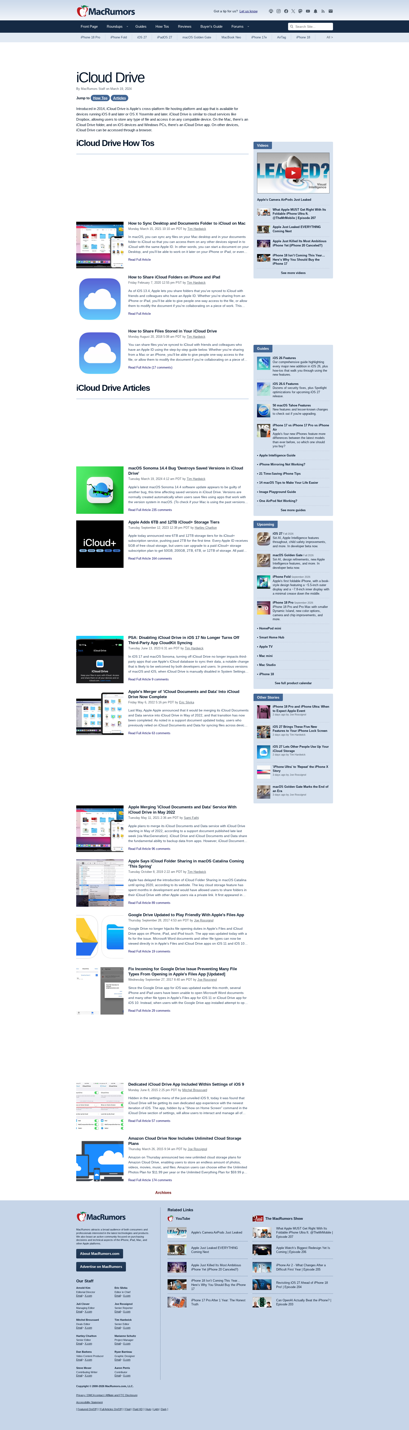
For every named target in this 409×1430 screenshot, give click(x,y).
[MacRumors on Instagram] (278, 11)
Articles (119, 98)
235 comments (162, 510)
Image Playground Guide (277, 492)
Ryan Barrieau (123, 1351)
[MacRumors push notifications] (315, 11)
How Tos (162, 26)
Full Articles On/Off (111, 1409)
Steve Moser (83, 1367)
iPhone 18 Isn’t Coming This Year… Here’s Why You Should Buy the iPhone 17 (299, 259)
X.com (88, 1295)
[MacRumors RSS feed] (323, 11)
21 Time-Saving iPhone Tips (280, 473)
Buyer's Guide (211, 26)
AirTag (281, 37)
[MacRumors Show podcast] (271, 11)
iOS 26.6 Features (285, 384)
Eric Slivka (186, 702)
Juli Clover (82, 1303)
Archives (163, 1193)
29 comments (161, 1010)
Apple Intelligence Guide (277, 455)
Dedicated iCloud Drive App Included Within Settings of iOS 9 (186, 1084)
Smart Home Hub (271, 637)
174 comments (162, 1180)
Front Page (89, 26)
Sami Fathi (191, 818)
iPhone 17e (259, 37)
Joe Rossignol (203, 920)
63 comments (161, 733)
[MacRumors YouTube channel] (308, 11)
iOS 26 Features (284, 358)
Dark (164, 1409)
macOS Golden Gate (196, 37)
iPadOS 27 (164, 37)
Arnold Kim (83, 1287)
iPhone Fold (119, 37)
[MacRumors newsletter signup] (330, 11)
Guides (141, 26)
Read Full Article (139, 259)
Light (156, 1409)
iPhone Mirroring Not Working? (282, 464)
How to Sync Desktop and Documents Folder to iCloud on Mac (186, 223)
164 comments (162, 558)
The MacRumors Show (284, 1218)
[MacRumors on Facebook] (286, 11)
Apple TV (266, 646)
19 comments (161, 951)
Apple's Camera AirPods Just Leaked (284, 199)
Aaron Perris (122, 1367)
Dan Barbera (84, 1351)
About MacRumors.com (99, 1254)
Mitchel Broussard (194, 1090)
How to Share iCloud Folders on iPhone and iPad (174, 277)
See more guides (293, 510)
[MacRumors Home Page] (105, 11)
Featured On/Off (87, 1409)
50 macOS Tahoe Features (292, 405)
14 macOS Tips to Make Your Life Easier (288, 482)
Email (79, 1295)
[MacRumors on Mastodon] (300, 11)
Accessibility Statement (89, 1402)
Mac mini (266, 656)
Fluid (128, 1409)
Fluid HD (138, 1409)
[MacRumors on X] (293, 11)
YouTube (183, 1218)
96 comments (161, 849)
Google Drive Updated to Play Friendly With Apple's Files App (186, 915)
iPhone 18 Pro (90, 37)
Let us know (249, 11)
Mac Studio (267, 665)
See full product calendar (293, 683)
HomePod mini (270, 628)
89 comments (161, 903)
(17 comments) (162, 367)
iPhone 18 (303, 37)
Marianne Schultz (125, 1335)
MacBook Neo (231, 37)
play (293, 173)
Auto (148, 1409)
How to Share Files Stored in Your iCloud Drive (172, 331)
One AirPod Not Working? (278, 501)
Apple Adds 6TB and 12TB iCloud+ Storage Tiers (173, 522)
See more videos (293, 273)
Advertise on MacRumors (101, 1267)
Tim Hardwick (196, 229)
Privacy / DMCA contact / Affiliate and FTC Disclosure (107, 1395)
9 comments (160, 679)
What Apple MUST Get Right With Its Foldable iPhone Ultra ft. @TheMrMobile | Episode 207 (299, 214)
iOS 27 (142, 37)
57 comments (161, 1121)
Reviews (184, 26)
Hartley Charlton (206, 527)
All (330, 37)
